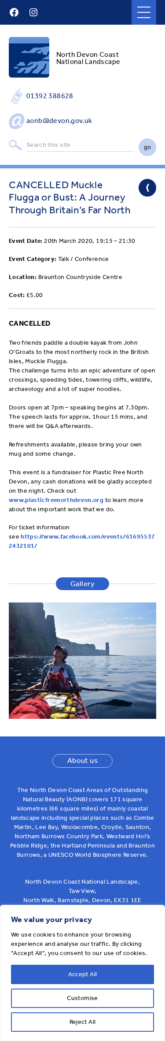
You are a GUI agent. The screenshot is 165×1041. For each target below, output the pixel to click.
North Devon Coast (87, 54)
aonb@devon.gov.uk (59, 120)
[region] (82, 973)
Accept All (82, 974)
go (147, 147)
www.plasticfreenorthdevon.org (56, 500)
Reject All (83, 1022)
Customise (82, 998)
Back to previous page (147, 188)
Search (15, 145)
